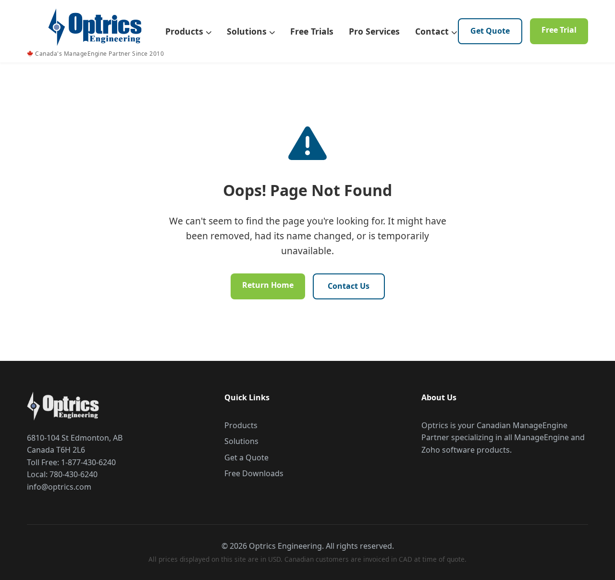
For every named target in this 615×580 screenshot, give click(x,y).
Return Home (268, 285)
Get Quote (490, 30)
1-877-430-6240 (88, 462)
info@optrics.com (59, 486)
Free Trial (559, 30)
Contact (433, 31)
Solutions (248, 31)
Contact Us (348, 286)
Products (185, 31)
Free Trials (311, 31)
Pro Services (374, 31)
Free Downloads (253, 473)
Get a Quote (246, 457)
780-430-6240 (73, 474)
